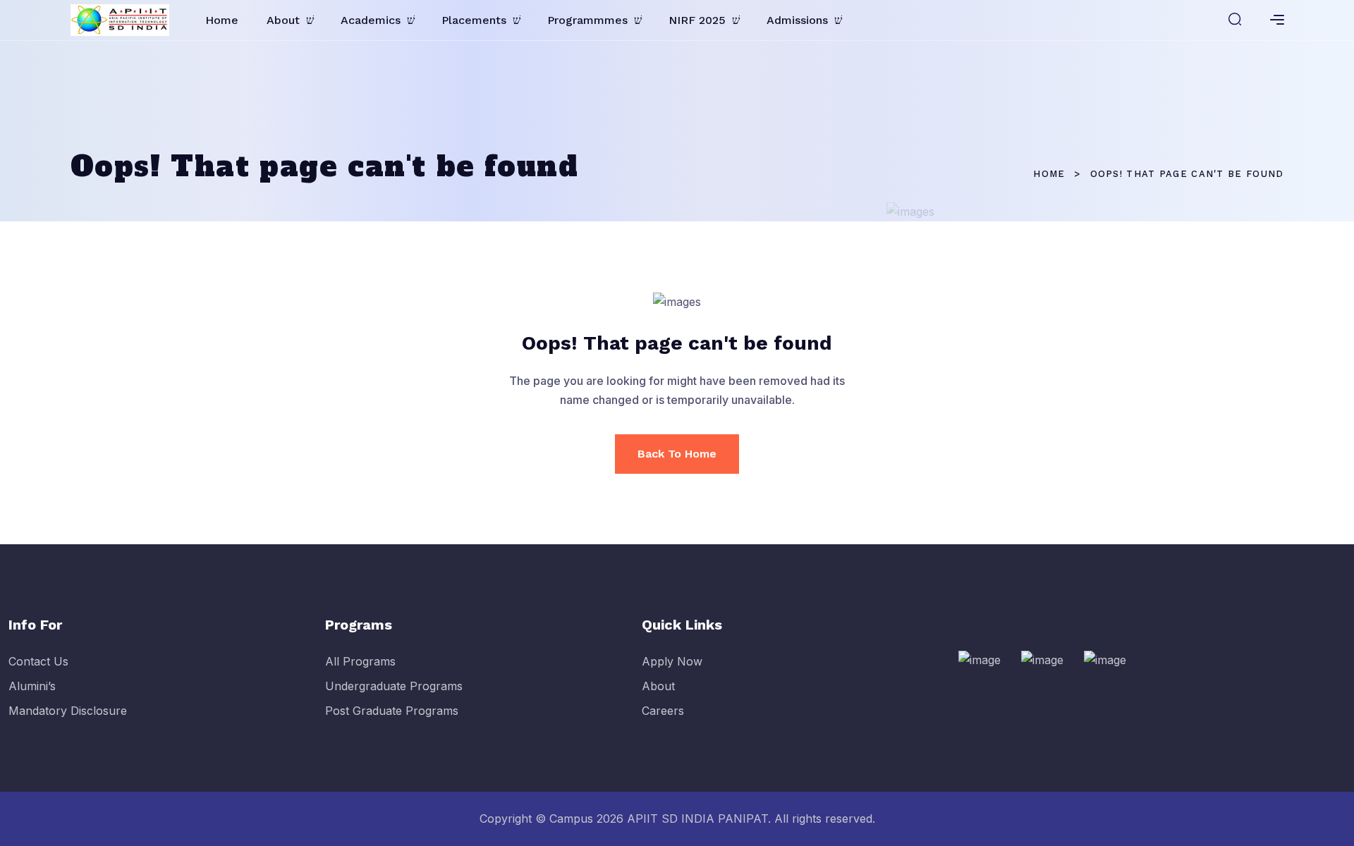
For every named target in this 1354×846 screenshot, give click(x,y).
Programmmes (587, 20)
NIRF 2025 (697, 20)
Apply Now (672, 661)
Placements (473, 20)
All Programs (360, 661)
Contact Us (38, 661)
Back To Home (677, 453)
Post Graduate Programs (391, 711)
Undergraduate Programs (394, 686)
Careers (663, 711)
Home (221, 20)
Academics (371, 20)
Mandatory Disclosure (67, 711)
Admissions (797, 20)
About (283, 20)
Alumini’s (32, 686)
